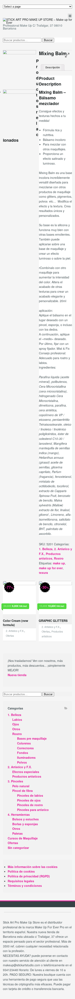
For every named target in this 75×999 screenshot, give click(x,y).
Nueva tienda (17, 675)
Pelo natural (20, 786)
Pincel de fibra (22, 791)
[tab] (53, 67)
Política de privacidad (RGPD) (29, 876)
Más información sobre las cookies (33, 867)
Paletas (17, 833)
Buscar (48, 40)
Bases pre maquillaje (32, 738)
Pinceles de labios (30, 795)
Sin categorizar (18, 848)
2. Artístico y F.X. (15, 631)
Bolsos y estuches (25, 819)
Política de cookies (21, 871)
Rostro (59, 558)
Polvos (22, 762)
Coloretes (24, 743)
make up (59, 563)
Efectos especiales (25, 772)
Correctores (25, 748)
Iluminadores (26, 757)
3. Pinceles (15, 781)
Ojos (15, 724)
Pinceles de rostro (30, 805)
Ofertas (10, 635)
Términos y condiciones (25, 885)
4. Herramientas (19, 814)
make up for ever (51, 568)
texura (43, 572)
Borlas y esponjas (25, 824)
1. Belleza (45, 549)
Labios (17, 719)
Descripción (52, 67)
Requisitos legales (21, 881)
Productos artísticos (26, 776)
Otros (16, 729)
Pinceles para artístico (33, 810)
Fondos (22, 753)
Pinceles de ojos (29, 800)
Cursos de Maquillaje (23, 838)
